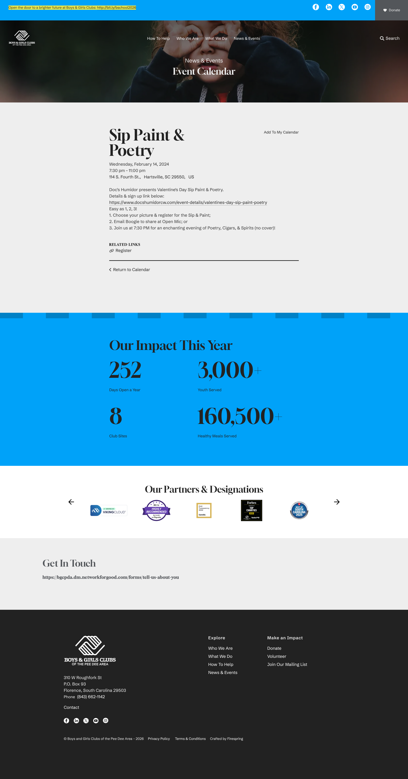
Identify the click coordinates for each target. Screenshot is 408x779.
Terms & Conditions (190, 739)
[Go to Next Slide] (336, 502)
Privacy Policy (159, 739)
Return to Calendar (131, 269)
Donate (394, 10)
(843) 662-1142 (91, 696)
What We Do (216, 38)
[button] (390, 38)
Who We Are (187, 38)
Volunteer (276, 656)
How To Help (158, 38)
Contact (71, 707)
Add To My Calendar (281, 132)
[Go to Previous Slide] (71, 502)
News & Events (247, 38)
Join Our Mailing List (287, 664)
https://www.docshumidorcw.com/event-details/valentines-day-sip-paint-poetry (188, 202)
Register (124, 250)
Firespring (235, 739)
